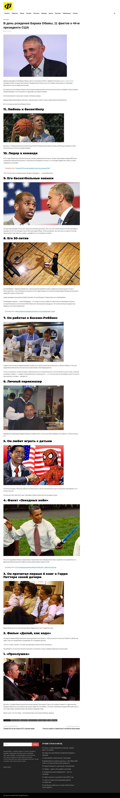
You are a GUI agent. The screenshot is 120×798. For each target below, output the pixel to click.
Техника (75, 13)
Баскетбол (24, 720)
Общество (15, 13)
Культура (58, 13)
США (49, 720)
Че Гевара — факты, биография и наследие (56, 769)
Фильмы (54, 720)
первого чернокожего (67, 81)
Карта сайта (7, 767)
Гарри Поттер (33, 720)
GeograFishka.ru (23, 795)
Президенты (42, 720)
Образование (67, 13)
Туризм (22, 13)
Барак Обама (15, 720)
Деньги (51, 13)
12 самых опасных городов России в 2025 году (57, 777)
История (28, 13)
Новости (7, 13)
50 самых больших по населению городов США (58, 766)
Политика (36, 13)
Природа (44, 13)
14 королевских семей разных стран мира (56, 758)
